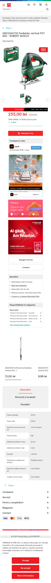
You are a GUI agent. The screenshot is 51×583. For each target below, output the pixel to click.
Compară (25, 267)
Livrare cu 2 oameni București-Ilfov (25, 296)
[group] (21, 355)
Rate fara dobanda (19, 285)
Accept (25, 560)
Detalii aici (36, 148)
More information (25, 575)
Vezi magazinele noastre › (20, 325)
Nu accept (25, 568)
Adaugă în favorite (26, 260)
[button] (3, 99)
